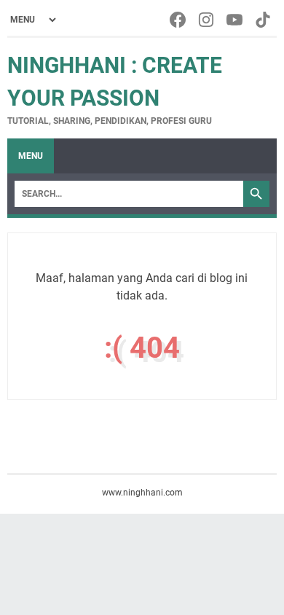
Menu (30, 156)
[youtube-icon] (235, 19)
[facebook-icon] (179, 19)
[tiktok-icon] (264, 19)
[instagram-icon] (207, 19)
